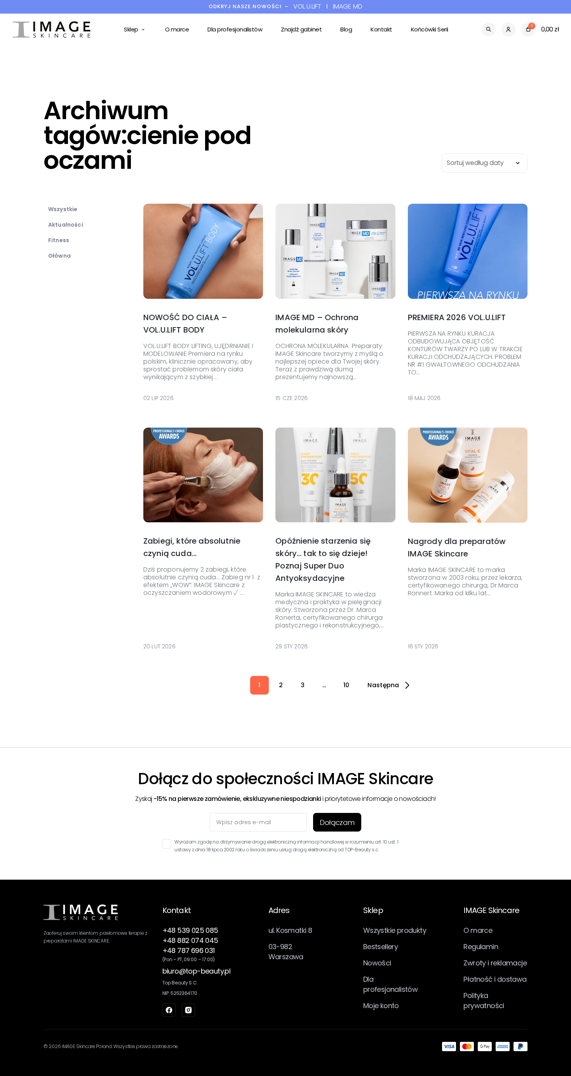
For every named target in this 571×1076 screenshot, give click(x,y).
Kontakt (381, 29)
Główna (59, 256)
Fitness (58, 240)
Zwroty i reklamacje (495, 963)
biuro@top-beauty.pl (196, 971)
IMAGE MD (347, 7)
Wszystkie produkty (394, 930)
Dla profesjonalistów (234, 29)
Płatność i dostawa (494, 979)
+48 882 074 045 (190, 940)
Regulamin (480, 946)
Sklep (131, 29)
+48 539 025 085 (190, 930)
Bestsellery (380, 946)
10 (346, 685)
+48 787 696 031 (188, 950)
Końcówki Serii (429, 29)
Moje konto (381, 1005)
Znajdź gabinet (301, 29)
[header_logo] (51, 29)
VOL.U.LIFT (307, 7)
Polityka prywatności (483, 1000)
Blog (346, 29)
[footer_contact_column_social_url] (169, 1010)
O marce (177, 29)
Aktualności (65, 225)
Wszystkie (62, 209)
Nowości (377, 963)
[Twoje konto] (508, 29)
